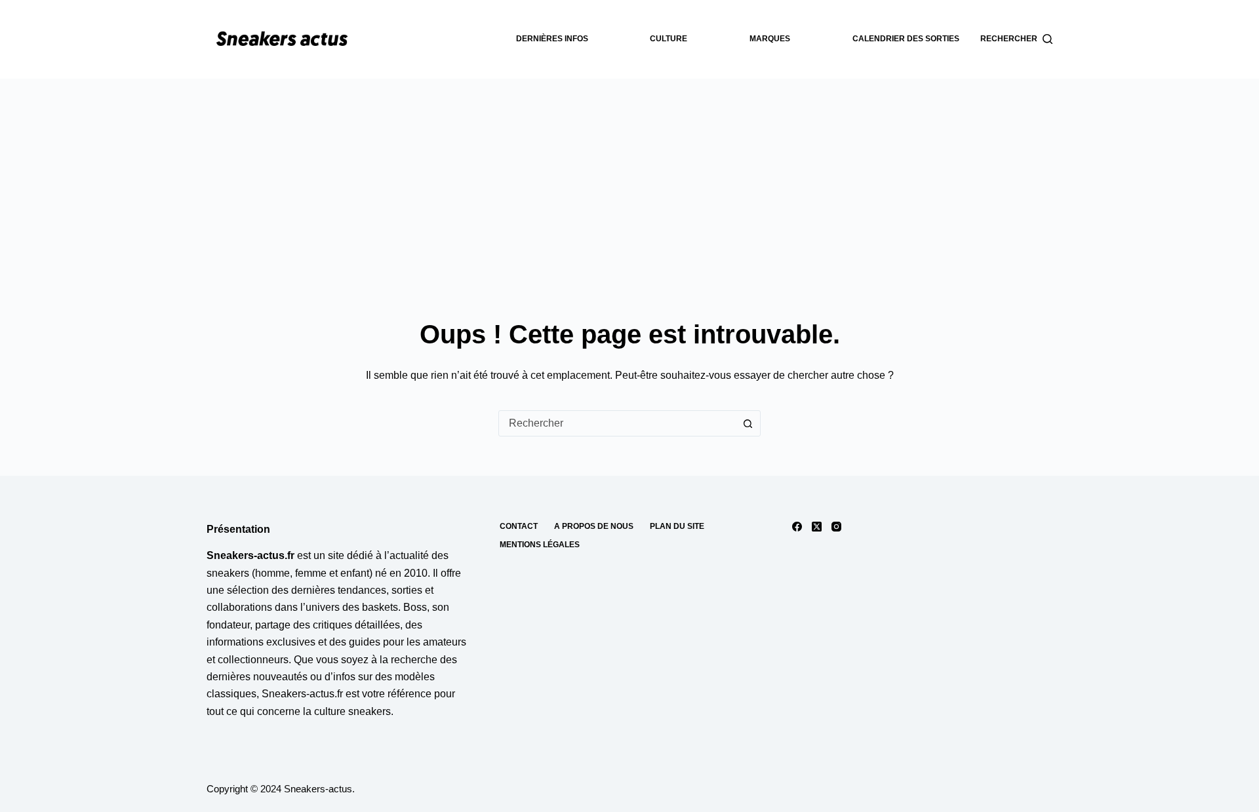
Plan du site (677, 526)
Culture (668, 38)
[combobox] (617, 423)
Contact (519, 526)
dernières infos (552, 38)
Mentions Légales (540, 544)
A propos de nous (593, 526)
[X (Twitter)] (817, 527)
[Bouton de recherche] (747, 423)
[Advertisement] (629, 177)
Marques (769, 38)
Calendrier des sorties (905, 38)
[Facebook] (797, 527)
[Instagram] (836, 527)
